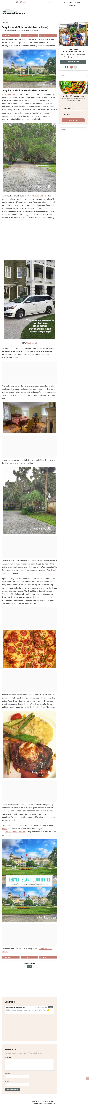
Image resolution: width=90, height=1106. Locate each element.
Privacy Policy (42, 1103)
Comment (8, 1057)
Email (7, 1081)
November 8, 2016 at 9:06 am (41, 1007)
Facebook (8, 832)
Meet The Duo (73, 62)
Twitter (15, 832)
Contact (36, 1103)
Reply (51, 1007)
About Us (78, 2)
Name (7, 1073)
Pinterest (22, 832)
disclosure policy (34, 30)
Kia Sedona (31, 343)
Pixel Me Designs (53, 1101)
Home (70, 2)
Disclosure (72, 5)
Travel (29, 966)
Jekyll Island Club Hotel (11, 94)
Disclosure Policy (51, 1103)
